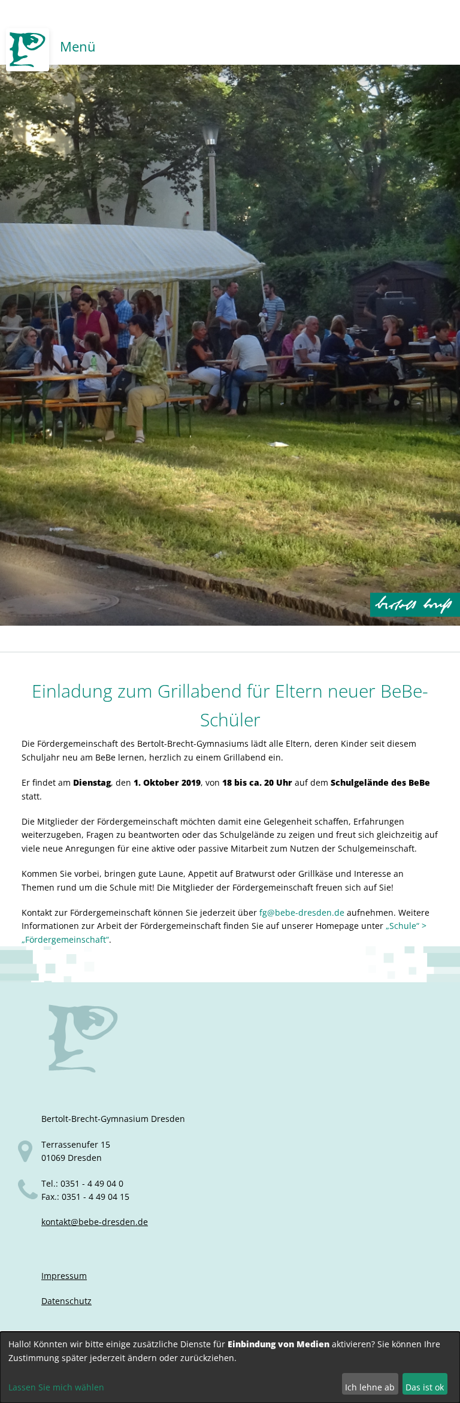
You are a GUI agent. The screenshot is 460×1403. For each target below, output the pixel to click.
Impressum (64, 1275)
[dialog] (230, 1367)
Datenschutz (66, 1301)
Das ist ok (424, 1387)
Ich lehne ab (370, 1387)
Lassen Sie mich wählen (56, 1387)
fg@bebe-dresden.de (301, 912)
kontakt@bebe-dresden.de (94, 1221)
